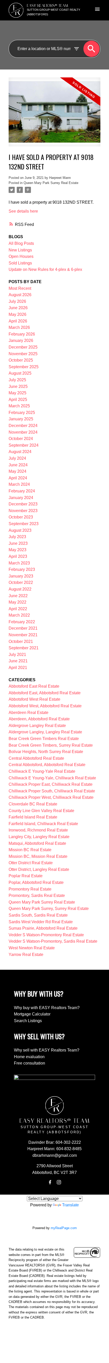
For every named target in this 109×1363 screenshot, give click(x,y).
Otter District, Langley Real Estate (39, 869)
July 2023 (17, 537)
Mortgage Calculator (32, 1014)
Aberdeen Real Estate (28, 712)
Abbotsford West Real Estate (34, 699)
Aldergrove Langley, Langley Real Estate (45, 732)
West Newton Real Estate (32, 948)
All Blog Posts (21, 243)
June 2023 (18, 543)
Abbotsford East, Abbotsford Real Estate (45, 693)
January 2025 (21, 419)
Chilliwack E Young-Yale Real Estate (42, 771)
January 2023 (21, 576)
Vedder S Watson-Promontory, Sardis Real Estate (53, 941)
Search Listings (28, 1021)
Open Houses (21, 256)
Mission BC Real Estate (30, 850)
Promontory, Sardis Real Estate (37, 895)
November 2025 (23, 354)
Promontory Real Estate (30, 889)
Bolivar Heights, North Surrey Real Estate (46, 751)
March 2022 (19, 615)
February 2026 (22, 334)
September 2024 (24, 445)
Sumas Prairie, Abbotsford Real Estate (43, 928)
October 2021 (21, 641)
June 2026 (18, 308)
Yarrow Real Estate (26, 954)
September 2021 (24, 648)
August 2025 (20, 373)
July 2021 (17, 654)
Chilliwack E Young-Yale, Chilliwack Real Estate (52, 778)
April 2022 (18, 609)
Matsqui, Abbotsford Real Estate (37, 843)
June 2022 (18, 596)
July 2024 (17, 458)
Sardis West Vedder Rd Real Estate (41, 922)
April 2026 (18, 321)
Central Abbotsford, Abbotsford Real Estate (47, 765)
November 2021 (23, 635)
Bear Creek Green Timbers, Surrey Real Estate (51, 745)
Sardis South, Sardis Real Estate (38, 915)
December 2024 (23, 425)
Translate (70, 1205)
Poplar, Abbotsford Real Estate (36, 882)
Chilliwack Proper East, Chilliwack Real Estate (51, 784)
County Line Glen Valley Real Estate (41, 810)
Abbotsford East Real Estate (34, 686)
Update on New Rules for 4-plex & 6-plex (45, 269)
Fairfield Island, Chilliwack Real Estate (43, 824)
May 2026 (17, 314)
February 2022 (22, 622)
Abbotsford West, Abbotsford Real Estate (45, 706)
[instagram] (58, 1182)
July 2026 (17, 301)
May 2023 (17, 550)
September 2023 (24, 524)
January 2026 (21, 340)
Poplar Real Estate (26, 876)
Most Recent (20, 288)
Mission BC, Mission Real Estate (38, 856)
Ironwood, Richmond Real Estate (38, 830)
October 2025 (21, 360)
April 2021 (18, 667)
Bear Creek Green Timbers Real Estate (44, 738)
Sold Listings (20, 263)
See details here (23, 211)
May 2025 (17, 393)
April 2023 (18, 556)
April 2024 (18, 478)
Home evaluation (29, 1057)
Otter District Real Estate (31, 863)
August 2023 (20, 530)
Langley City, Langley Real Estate (39, 837)
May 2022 (17, 602)
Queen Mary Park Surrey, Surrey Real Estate (49, 908)
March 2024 (19, 484)
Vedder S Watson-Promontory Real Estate (46, 935)
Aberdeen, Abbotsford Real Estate (39, 719)
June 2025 (18, 386)
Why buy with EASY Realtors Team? (47, 1008)
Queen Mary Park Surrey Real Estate (51, 183)
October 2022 (21, 582)
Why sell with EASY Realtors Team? (46, 1050)
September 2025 (24, 367)
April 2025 (18, 399)
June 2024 (18, 465)
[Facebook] (50, 1182)
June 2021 (18, 661)
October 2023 (21, 517)
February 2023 (22, 569)
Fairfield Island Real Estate (33, 817)
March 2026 (19, 327)
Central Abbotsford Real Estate (36, 758)
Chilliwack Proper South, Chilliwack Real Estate (52, 791)
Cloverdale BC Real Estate (33, 804)
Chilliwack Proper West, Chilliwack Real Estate (51, 797)
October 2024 (21, 438)
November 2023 (23, 511)
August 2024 (20, 451)
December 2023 (23, 504)
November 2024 (23, 432)
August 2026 (20, 295)
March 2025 (19, 406)
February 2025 (22, 412)
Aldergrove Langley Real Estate (37, 725)
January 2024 (21, 497)
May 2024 (17, 471)
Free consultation (29, 1063)
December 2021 (23, 628)
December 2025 (23, 347)
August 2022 (20, 589)
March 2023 (19, 563)
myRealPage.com (64, 1228)
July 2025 (17, 380)
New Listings (20, 250)
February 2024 (22, 491)
